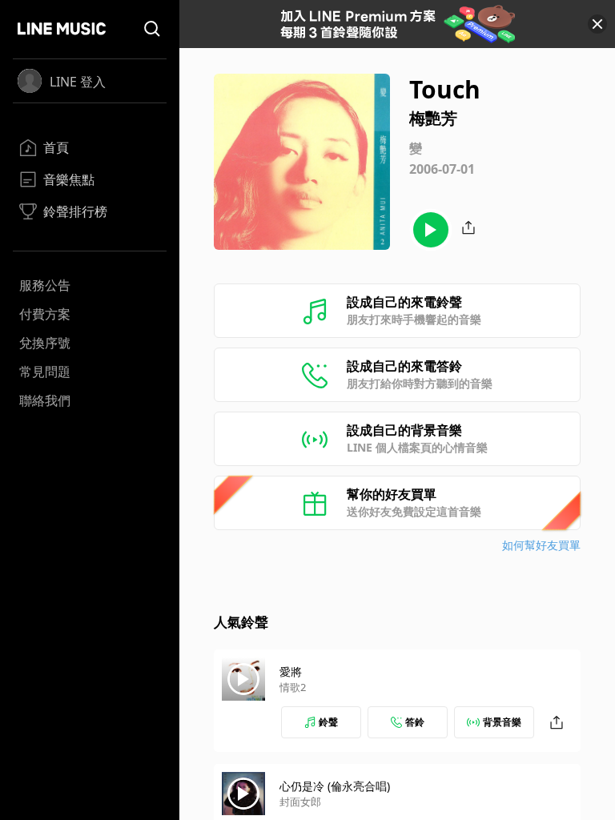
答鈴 (414, 722)
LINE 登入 (78, 81)
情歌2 (292, 687)
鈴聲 (328, 722)
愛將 (290, 671)
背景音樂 (502, 722)
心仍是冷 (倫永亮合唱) (334, 786)
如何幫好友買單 (541, 545)
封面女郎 (300, 801)
